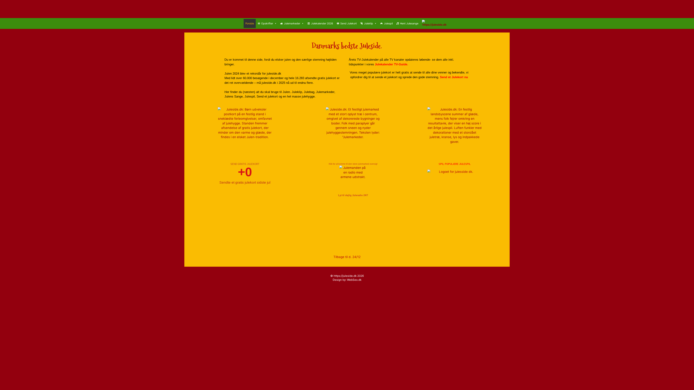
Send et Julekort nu (454, 77)
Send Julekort (348, 23)
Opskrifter (267, 23)
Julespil (388, 23)
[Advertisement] (300, 224)
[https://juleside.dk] (435, 23)
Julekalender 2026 (322, 23)
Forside (249, 23)
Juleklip (368, 23)
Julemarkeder (292, 23)
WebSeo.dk (354, 279)
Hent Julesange (409, 23)
